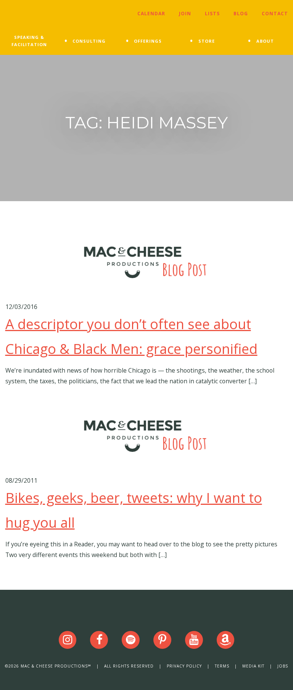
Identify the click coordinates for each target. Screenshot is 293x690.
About (265, 41)
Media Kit (253, 666)
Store (206, 41)
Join (185, 13)
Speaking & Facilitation (29, 41)
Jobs (282, 666)
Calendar (151, 13)
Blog (240, 13)
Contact (275, 13)
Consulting (89, 41)
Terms (222, 666)
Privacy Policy (184, 666)
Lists (212, 13)
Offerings (148, 41)
